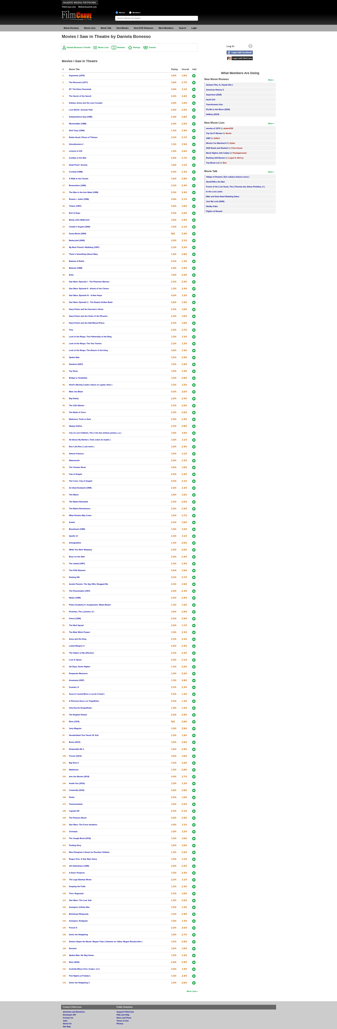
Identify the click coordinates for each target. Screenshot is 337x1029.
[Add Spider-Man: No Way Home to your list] (194, 955)
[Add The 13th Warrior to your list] (194, 405)
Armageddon (75, 543)
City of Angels (75, 474)
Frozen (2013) (75, 756)
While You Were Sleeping (80, 550)
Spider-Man (74, 357)
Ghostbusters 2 (76, 144)
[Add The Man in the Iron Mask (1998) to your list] (194, 192)
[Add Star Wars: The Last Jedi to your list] (194, 900)
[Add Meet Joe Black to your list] (194, 392)
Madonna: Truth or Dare (80, 419)
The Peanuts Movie (78, 818)
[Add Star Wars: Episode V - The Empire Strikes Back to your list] (194, 302)
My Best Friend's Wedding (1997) (84, 247)
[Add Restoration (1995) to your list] (194, 185)
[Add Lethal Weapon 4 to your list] (194, 646)
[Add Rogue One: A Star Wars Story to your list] (194, 859)
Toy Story (73, 371)
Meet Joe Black (76, 392)
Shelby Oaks (212, 206)
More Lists (191, 991)
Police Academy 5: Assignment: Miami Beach (90, 605)
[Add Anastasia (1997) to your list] (194, 680)
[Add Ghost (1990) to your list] (194, 618)
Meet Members (166, 28)
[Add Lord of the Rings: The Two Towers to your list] (194, 343)
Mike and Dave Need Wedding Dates (222, 196)
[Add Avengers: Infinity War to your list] (194, 907)
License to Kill (75, 151)
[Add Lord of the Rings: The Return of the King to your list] (194, 350)
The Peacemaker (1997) (79, 591)
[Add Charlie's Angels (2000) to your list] (194, 227)
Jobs (65, 1021)
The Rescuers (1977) (78, 82)
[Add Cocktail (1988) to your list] (194, 172)
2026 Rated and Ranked (217, 148)
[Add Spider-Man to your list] (194, 357)
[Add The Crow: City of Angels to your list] (194, 481)
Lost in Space (75, 660)
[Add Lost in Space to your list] (194, 660)
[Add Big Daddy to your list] (194, 398)
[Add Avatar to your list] (194, 522)
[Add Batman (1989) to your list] (194, 268)
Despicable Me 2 (76, 749)
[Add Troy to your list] (194, 330)
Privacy (120, 1024)
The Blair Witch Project (79, 632)
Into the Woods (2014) (79, 776)
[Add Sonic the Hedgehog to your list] (194, 934)
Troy (71, 330)
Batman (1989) (75, 268)
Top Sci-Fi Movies (214, 133)
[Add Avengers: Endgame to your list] (194, 921)
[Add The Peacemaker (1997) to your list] (194, 591)
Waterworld (74, 460)
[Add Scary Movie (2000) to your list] (194, 233)
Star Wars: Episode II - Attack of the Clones (89, 288)
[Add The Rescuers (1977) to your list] (194, 82)
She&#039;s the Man (215, 182)
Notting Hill (74, 577)
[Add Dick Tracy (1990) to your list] (194, 130)
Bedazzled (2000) (77, 240)
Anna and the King (77, 639)
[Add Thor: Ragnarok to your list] (194, 893)
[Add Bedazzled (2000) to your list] (194, 240)
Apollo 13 (73, 536)
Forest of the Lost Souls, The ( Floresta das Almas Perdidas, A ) (235, 187)
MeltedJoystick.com (87, 7)
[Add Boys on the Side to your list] (194, 557)
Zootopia (73, 831)
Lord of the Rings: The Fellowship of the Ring (90, 337)
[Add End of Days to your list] (194, 213)
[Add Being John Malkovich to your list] (194, 220)
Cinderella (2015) (76, 790)
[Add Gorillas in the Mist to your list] (194, 158)
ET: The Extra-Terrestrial (80, 89)
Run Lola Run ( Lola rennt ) (81, 446)
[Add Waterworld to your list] (194, 460)
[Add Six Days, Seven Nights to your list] (194, 666)
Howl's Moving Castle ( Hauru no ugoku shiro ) (90, 385)
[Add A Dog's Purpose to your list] (194, 873)
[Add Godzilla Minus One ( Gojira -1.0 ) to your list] (194, 969)
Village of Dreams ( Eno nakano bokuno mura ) (227, 177)
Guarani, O (74, 687)
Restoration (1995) (77, 185)
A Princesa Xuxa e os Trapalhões (84, 701)
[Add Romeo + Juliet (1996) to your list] (194, 199)
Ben (225, 163)
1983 (208, 138)
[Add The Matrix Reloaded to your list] (194, 502)
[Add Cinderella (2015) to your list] (194, 790)
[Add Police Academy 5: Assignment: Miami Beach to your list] (194, 605)
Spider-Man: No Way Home (81, 955)
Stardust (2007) (76, 364)
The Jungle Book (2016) (80, 838)
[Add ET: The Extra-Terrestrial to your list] (194, 89)
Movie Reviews (71, 28)
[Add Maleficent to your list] (194, 770)
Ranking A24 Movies (215, 158)
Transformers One (214, 104)
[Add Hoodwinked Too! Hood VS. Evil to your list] (194, 735)
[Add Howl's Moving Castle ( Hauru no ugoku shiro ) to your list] (194, 385)
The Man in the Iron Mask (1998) (83, 192)
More (270, 80)
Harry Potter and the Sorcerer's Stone (86, 309)
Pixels (71, 797)
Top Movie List (213, 163)
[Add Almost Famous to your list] (194, 453)
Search (182, 28)
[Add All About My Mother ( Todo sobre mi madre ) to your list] (194, 440)
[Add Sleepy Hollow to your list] (194, 426)
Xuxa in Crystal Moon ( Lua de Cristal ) (86, 694)
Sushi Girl (210, 100)
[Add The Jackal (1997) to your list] (194, 563)
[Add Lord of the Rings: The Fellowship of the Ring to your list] (194, 337)
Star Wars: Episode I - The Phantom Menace (89, 282)
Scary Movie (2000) (77, 233)
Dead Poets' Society (78, 165)
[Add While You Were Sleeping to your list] (194, 550)
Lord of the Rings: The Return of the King (88, 350)
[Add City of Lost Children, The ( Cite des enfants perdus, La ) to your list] (194, 433)
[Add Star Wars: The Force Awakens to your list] (194, 825)
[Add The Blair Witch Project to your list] (194, 632)
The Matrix (74, 495)
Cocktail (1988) (76, 172)
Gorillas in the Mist (77, 158)
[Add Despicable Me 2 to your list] (194, 749)
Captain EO (74, 811)
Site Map (67, 1026)
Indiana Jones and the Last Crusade (85, 103)
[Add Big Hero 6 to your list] (194, 763)
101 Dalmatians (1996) (79, 866)
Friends (152, 47)
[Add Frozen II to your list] (194, 928)
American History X (215, 90)
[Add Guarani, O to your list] (194, 687)
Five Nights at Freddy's (79, 976)
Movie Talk (106, 28)
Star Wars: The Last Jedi (80, 900)
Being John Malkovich (79, 220)
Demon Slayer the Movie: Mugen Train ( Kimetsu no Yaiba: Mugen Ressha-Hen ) (105, 941)
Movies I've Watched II (216, 143)
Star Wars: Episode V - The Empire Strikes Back (91, 302)
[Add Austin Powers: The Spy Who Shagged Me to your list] (194, 584)
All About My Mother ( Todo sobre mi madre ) (90, 440)
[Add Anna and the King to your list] (194, 639)
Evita (71, 275)
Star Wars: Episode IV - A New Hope (85, 295)
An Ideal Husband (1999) (80, 488)
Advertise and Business (74, 1012)
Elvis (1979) (74, 721)
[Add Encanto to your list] (194, 948)
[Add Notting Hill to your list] (194, 577)
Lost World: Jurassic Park (81, 110)
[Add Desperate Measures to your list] (194, 673)
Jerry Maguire (75, 728)
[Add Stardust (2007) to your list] (194, 364)
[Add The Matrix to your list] (194, 495)
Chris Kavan (236, 148)
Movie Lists (89, 28)
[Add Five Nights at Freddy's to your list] (194, 976)
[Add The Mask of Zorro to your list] (194, 412)
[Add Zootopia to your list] (194, 831)
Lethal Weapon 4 (76, 646)
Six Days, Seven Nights (79, 667)
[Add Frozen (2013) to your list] (194, 756)
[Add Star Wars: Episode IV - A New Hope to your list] (194, 295)
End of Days (74, 213)
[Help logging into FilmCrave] (250, 47)
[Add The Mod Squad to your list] (194, 625)
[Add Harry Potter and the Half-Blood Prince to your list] (194, 323)
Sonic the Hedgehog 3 (79, 983)
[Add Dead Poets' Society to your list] (194, 165)
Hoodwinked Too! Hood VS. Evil (83, 735)
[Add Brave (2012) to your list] (194, 742)
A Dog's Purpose (77, 873)
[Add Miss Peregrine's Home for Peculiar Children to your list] (194, 852)
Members (136, 13)
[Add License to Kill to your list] (194, 151)
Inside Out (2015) (77, 783)
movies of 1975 (213, 128)
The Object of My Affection (81, 653)
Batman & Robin (76, 261)
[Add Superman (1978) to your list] (194, 75)
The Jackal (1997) (77, 563)
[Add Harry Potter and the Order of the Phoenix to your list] (194, 316)
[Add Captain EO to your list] (194, 811)
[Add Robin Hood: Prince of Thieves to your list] (194, 137)
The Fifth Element (77, 570)
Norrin (229, 133)
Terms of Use (123, 1021)
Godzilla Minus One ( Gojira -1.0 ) (84, 969)
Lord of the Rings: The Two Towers (85, 343)
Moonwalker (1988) (77, 124)
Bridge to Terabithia (78, 378)
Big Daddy (74, 398)
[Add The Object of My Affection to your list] (194, 653)
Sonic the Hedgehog (78, 934)
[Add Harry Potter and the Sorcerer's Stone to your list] (194, 309)
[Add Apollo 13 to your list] (194, 536)
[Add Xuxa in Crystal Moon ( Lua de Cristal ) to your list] (194, 694)
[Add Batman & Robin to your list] (194, 261)
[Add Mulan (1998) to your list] (194, 598)
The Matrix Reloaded (78, 502)
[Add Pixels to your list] (194, 797)
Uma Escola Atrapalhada (80, 708)
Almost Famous (76, 454)
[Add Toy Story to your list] (194, 371)
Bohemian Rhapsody (78, 914)
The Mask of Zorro (77, 412)
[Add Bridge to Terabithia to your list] (194, 378)
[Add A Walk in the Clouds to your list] (194, 179)
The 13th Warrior (76, 405)
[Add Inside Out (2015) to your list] (194, 783)
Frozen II (73, 928)
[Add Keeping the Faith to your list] (194, 886)
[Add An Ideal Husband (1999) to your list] (194, 488)
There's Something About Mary (83, 254)
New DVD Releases (143, 28)
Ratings (136, 47)
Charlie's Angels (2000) (79, 227)
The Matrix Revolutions (79, 508)
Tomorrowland (75, 804)
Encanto (73, 948)
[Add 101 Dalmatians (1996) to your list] (194, 866)
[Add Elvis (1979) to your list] (194, 721)
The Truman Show (77, 467)
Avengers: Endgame (78, 921)
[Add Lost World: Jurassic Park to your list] (194, 110)
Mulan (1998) (75, 598)
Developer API (69, 1015)
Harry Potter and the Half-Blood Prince (86, 323)
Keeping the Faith (77, 886)
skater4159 (228, 128)
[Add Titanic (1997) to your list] (194, 206)
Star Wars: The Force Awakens (83, 825)
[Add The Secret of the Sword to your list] (194, 96)
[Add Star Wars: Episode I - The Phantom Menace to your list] (194, 282)
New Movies (123, 28)
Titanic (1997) (75, 206)
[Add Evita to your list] (194, 275)
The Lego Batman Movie (80, 880)
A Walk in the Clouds (78, 179)
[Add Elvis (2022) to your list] (194, 962)
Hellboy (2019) (212, 114)
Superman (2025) (214, 95)
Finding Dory (75, 845)
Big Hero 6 (74, 763)
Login (194, 28)
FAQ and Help (123, 1015)
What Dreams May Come (80, 515)
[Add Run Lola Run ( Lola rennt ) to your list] (194, 446)
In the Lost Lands (214, 192)
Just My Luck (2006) (215, 201)
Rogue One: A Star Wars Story (83, 859)
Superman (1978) (77, 75)
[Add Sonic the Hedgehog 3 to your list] (194, 983)
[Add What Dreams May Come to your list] (194, 515)
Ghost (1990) (75, 618)
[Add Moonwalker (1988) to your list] (194, 124)
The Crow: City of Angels (80, 481)
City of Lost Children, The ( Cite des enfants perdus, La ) (95, 433)
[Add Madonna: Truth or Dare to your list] (194, 419)
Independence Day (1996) (80, 117)
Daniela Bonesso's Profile (78, 47)
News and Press (124, 1018)
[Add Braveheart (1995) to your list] (194, 529)
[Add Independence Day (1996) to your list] (194, 117)
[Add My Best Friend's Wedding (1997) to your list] (194, 247)
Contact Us (68, 1018)
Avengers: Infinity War (79, 907)
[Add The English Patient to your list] (194, 715)
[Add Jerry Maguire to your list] (194, 728)
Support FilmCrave (125, 1012)
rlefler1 (217, 138)
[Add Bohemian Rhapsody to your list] (194, 914)
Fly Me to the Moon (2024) (218, 109)
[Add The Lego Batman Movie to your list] (194, 879)
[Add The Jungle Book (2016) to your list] (194, 838)
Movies (122, 13)
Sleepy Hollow (75, 426)
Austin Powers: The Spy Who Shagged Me (88, 584)
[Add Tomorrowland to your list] (194, 804)
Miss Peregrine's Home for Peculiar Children (89, 852)
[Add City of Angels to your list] (194, 474)
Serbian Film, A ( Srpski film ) (219, 85)
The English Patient (78, 715)
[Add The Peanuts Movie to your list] (194, 818)
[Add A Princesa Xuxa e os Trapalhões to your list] (194, 701)
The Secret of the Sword (80, 96)
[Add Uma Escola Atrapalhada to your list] (194, 708)
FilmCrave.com (69, 7)
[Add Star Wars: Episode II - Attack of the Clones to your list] (194, 288)
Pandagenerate (240, 153)
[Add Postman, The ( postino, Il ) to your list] (194, 612)
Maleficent (73, 770)
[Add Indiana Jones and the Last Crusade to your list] (194, 103)
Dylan (232, 143)
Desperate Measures (78, 673)
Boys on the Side (77, 557)
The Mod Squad (76, 625)
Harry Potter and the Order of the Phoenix (88, 316)
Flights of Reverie (214, 211)
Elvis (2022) (74, 962)
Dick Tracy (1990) (77, 130)
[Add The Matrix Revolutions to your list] (194, 508)
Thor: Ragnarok (76, 893)
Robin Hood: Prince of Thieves (83, 137)
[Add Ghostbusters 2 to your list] (194, 144)
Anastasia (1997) (76, 680)
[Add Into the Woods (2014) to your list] (194, 776)
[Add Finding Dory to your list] (194, 845)
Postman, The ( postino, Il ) (81, 612)
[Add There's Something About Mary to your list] (194, 254)
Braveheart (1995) (77, 529)
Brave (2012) (74, 742)
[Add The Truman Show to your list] (194, 467)
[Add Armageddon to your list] (194, 543)
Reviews (121, 47)
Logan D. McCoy (235, 158)
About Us (67, 1024)
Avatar (72, 522)
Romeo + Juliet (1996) (79, 199)
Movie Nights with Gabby (217, 153)
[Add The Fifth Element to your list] (194, 570)
